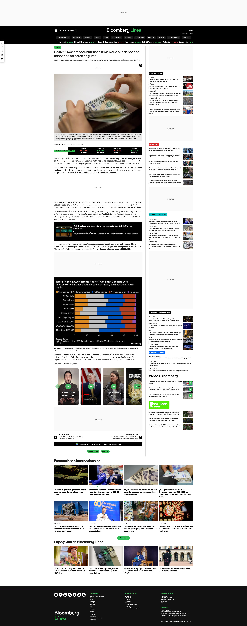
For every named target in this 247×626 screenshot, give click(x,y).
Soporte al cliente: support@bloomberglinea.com (174, 615)
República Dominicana (96, 618)
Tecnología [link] (128, 37)
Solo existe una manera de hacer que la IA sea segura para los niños (169, 371)
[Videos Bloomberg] (171, 376)
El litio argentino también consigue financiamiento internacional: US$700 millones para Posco (70, 528)
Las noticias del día (93, 451)
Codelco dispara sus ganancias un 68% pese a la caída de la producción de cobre (70, 492)
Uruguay (92, 613)
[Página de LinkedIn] (74, 595)
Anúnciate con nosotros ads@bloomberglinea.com (175, 613)
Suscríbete (164, 596)
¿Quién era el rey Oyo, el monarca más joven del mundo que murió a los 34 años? (140, 570)
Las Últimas (105, 451)
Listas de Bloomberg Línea (132, 608)
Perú (91, 608)
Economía (128, 596)
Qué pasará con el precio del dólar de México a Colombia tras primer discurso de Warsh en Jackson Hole (164, 246)
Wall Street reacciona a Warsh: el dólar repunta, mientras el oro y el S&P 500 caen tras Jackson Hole (105, 492)
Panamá (92, 611)
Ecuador (92, 609)
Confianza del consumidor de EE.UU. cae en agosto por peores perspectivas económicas (140, 528)
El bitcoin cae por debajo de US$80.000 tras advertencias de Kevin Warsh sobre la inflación (176, 528)
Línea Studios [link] (140, 37)
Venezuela (92, 604)
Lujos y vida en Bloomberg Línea (78, 542)
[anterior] (55, 437)
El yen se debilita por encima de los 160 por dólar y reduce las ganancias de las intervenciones (140, 492)
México (92, 599)
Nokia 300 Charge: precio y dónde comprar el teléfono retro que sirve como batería (103, 570)
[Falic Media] (181, 33)
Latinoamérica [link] (116, 37)
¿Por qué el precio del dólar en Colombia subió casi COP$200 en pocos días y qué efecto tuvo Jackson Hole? (164, 237)
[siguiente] (140, 437)
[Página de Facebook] (56, 595)
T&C (162, 603)
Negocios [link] (151, 37)
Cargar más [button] (123, 538)
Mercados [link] (88, 37)
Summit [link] (97, 37)
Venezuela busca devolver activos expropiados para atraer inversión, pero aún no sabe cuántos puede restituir (164, 111)
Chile (91, 606)
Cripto (127, 603)
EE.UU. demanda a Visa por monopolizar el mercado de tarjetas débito (71, 437)
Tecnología (164, 601)
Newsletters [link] (76, 37)
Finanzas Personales (131, 604)
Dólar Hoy (128, 599)
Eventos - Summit (165, 610)
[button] (140, 65)
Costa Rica (93, 614)
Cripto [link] (106, 37)
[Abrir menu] (56, 30)
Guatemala (93, 620)
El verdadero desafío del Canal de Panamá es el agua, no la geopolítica (170, 358)
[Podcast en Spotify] (84, 595)
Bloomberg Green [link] (174, 37)
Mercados (128, 598)
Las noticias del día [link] (63, 37)
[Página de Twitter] (61, 595)
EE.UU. (58, 47)
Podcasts (127, 606)
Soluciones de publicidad (168, 617)
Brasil (91, 598)
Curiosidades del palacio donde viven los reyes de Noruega (174, 569)
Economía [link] (186, 37)
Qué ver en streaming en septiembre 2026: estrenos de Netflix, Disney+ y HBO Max (69, 570)
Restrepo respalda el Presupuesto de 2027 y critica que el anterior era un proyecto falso (105, 528)
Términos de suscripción (167, 599)
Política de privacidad (167, 598)
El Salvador (93, 616)
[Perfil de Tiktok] (79, 595)
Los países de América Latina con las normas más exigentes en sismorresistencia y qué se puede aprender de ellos (163, 102)
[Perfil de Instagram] (70, 595)
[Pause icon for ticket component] (55, 42)
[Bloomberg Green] (171, 405)
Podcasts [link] (161, 37)
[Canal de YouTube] (65, 595)
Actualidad (128, 601)
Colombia (92, 603)
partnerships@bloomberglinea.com (171, 611)
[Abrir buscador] (60, 30)
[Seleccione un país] (76, 30)
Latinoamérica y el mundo (97, 596)
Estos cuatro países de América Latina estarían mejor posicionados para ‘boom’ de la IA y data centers (125, 438)
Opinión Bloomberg (156, 352)
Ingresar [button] (190, 30)
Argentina (92, 601)
